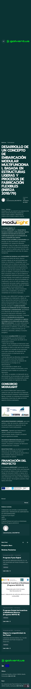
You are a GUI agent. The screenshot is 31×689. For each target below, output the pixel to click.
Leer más (6, 571)
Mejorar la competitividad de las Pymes (14, 634)
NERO (3, 517)
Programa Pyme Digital (8, 515)
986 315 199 (11, 676)
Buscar (4, 498)
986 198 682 (20, 686)
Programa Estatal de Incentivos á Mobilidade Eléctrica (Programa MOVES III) (15, 612)
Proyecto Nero (7, 545)
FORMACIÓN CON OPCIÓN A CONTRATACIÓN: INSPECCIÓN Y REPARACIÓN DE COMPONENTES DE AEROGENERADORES (15, 511)
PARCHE (4, 519)
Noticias (4, 142)
